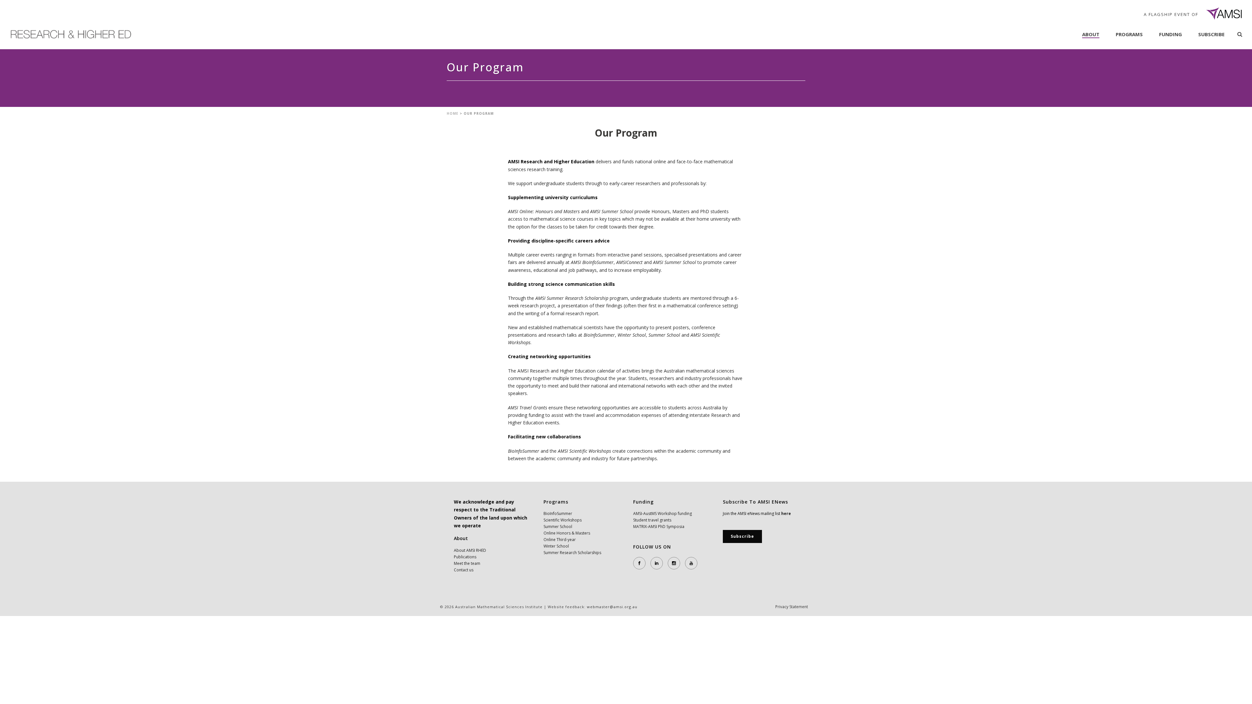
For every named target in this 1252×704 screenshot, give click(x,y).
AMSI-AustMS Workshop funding (662, 513)
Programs (1129, 34)
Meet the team (467, 563)
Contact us (463, 570)
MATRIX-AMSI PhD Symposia (658, 526)
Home (452, 113)
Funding (1170, 34)
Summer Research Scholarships (572, 552)
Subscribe (1211, 34)
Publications (465, 557)
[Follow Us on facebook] (639, 563)
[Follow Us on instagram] (674, 563)
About (1090, 34)
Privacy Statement (791, 606)
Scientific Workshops (563, 520)
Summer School (558, 526)
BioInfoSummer (558, 513)
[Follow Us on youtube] (691, 563)
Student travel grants (652, 520)
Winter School (556, 546)
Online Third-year (560, 539)
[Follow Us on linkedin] (656, 563)
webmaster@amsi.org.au (612, 606)
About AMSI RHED (470, 550)
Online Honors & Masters (567, 533)
